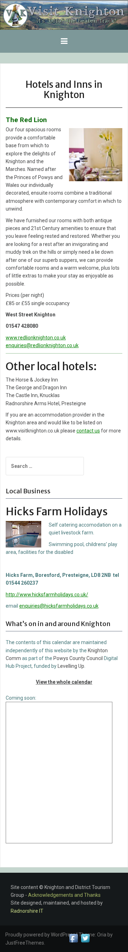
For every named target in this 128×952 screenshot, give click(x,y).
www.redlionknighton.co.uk (36, 337)
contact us (88, 431)
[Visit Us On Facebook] (73, 938)
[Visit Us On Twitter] (85, 938)
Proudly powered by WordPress (40, 934)
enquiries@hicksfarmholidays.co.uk (58, 606)
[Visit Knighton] (64, 15)
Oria (101, 934)
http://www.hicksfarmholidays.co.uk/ (47, 594)
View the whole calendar (64, 682)
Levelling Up (71, 666)
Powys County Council (78, 658)
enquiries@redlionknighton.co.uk (42, 345)
